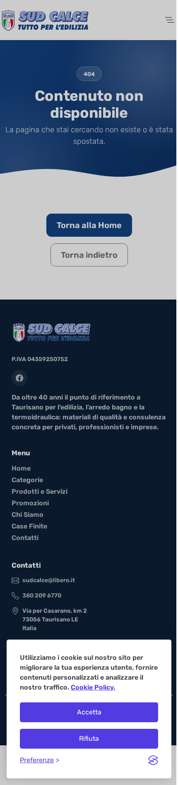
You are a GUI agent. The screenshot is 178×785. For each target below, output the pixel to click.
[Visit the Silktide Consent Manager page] (153, 760)
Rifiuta (89, 738)
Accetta (89, 712)
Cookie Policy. (93, 687)
